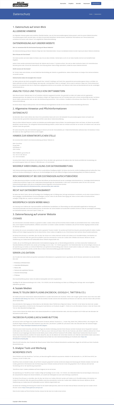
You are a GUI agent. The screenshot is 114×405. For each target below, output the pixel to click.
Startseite (63, 3)
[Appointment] (20, 4)
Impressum (86, 3)
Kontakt (78, 3)
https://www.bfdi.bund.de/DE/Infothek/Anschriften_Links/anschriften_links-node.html (36, 186)
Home (90, 14)
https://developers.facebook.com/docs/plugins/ (34, 325)
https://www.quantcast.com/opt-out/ (32, 387)
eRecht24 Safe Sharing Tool (22, 298)
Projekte (71, 3)
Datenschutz (96, 3)
